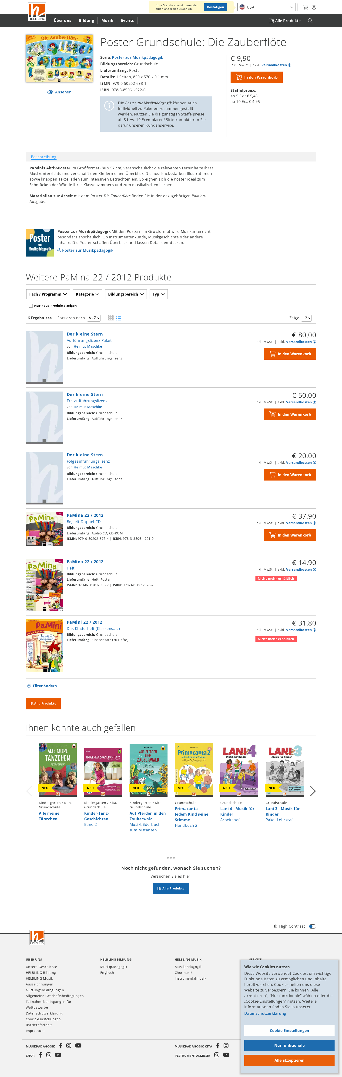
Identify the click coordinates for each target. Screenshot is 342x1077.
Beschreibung (44, 157)
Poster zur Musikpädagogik (137, 57)
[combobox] (266, 7)
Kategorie (85, 294)
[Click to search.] (310, 20)
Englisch (107, 972)
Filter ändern (45, 685)
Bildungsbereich (123, 294)
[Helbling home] (37, 937)
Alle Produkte (288, 20)
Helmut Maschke (88, 346)
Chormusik (183, 972)
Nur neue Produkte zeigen (55, 305)
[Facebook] (61, 1045)
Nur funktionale (289, 1045)
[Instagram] (69, 1045)
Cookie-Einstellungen (289, 1030)
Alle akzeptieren (290, 1060)
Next (312, 790)
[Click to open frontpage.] (37, 12)
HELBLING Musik (39, 978)
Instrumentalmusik (190, 978)
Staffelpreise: (244, 90)
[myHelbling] (314, 7)
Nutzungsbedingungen (45, 990)
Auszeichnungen (40, 984)
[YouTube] (78, 1045)
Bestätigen (215, 7)
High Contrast (292, 926)
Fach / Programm (45, 294)
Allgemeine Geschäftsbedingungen (55, 996)
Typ (156, 294)
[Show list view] (118, 318)
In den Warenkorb (261, 77)
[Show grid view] (111, 318)
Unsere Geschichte (41, 967)
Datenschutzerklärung (265, 1013)
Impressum (35, 1030)
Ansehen (62, 92)
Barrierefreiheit (39, 1025)
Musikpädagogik (113, 967)
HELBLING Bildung (41, 972)
